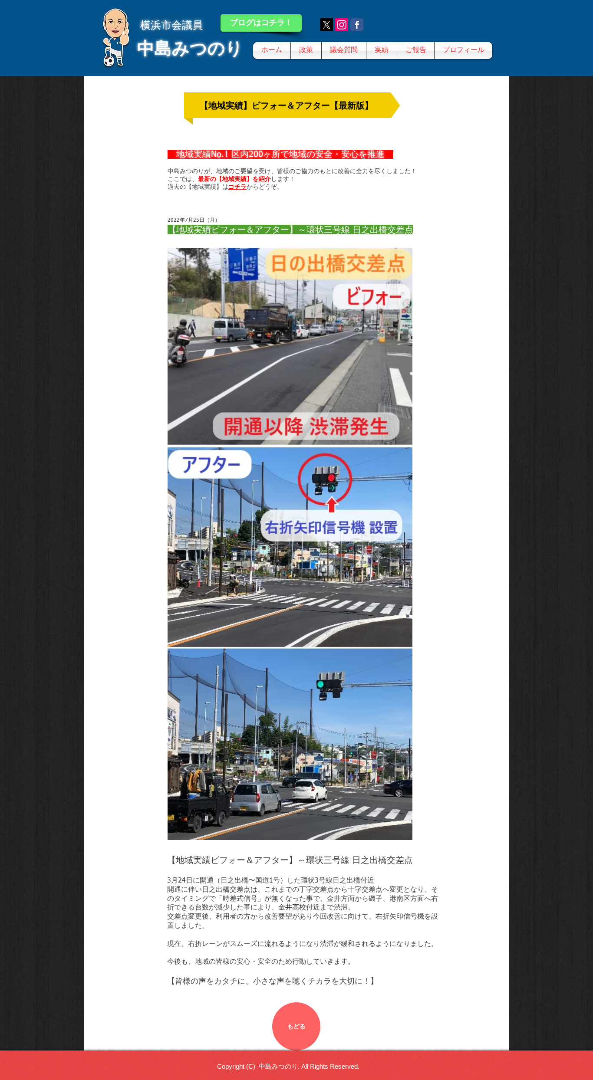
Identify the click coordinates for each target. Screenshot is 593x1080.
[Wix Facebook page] (356, 24)
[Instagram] (341, 24)
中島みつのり (190, 48)
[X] (326, 24)
